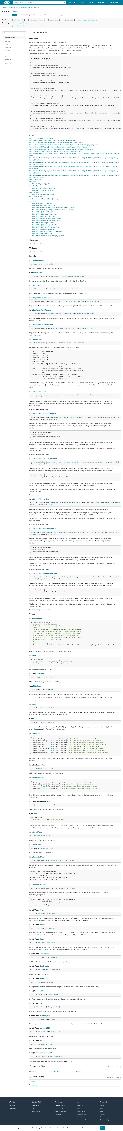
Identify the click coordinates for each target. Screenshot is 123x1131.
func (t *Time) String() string (42, 233)
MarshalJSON (45, 1028)
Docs (89, 2)
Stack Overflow (36, 1111)
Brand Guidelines (82, 1117)
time (63, 343)
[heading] (7, 2)
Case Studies (13, 1108)
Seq (50, 264)
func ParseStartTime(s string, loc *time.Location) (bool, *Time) (53, 210)
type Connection (35, 179)
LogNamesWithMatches (42, 297)
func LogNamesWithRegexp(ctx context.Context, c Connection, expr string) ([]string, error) (60, 147)
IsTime (42, 1003)
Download (80, 1105)
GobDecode (44, 954)
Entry (54, 264)
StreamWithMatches (41, 499)
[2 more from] (29, 1085)
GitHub (102, 1108)
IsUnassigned (45, 1016)
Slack (101, 1111)
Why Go (70, 2)
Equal (42, 939)
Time (82, 343)
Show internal (109, 1077)
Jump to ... (7, 33)
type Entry (32, 181)
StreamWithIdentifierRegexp (44, 413)
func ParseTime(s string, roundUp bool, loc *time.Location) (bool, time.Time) (55, 151)
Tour (33, 1108)
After (42, 910)
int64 (44, 835)
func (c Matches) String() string (43, 194)
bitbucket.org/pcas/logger (24, 7)
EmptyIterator (38, 260)
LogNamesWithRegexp (42, 310)
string (72, 289)
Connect (103, 1102)
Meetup (102, 1117)
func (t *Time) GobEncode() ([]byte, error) (46, 220)
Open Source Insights (19, 26)
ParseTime (37, 339)
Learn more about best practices (87, 20)
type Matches (34, 192)
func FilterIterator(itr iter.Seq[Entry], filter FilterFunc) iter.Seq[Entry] (52, 140)
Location (68, 343)
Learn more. (94, 1128)
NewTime (37, 844)
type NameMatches (36, 197)
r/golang (102, 1114)
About (79, 1102)
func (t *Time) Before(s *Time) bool (44, 214)
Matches (107, 502)
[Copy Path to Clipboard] (40, 7)
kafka (33, 1081)
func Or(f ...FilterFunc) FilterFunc (43, 190)
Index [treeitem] (6, 44)
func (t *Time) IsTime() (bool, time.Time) (46, 227)
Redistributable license (36, 20)
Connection (61, 289)
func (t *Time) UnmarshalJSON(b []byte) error (48, 236)
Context (52, 289)
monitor (36, 7)
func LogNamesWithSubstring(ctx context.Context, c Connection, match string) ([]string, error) (61, 149)
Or (34, 719)
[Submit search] (64, 2)
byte (52, 957)
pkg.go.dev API (59, 1114)
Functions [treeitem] (7, 53)
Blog (78, 1108)
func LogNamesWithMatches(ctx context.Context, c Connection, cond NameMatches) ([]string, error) (64, 145)
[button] (12, 20)
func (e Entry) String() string (42, 184)
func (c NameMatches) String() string (45, 199)
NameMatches (81, 301)
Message (43, 663)
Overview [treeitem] (7, 41)
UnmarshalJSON (46, 1053)
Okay (102, 1128)
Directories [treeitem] (8, 63)
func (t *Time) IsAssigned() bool (43, 223)
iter (46, 264)
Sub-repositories (59, 1108)
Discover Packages (8, 7)
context (46, 289)
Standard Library (60, 1105)
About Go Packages (60, 1111)
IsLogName (37, 285)
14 (53, 15)
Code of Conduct (82, 1120)
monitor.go (56, 1071)
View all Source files (113, 1067)
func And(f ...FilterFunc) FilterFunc (43, 188)
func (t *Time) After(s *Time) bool (43, 212)
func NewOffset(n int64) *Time (42, 203)
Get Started (36, 1102)
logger (38, 663)
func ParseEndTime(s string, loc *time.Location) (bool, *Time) (53, 207)
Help (33, 1114)
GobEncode (44, 966)
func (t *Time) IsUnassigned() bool (44, 229)
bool (77, 289)
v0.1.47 (7, 15)
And (34, 704)
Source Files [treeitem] (8, 60)
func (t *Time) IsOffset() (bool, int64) (45, 225)
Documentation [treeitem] (9, 38)
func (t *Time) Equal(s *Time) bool (44, 216)
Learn (82, 2)
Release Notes (81, 1114)
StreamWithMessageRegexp (44, 528)
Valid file (18, 20)
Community (113, 2)
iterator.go (32, 1071)
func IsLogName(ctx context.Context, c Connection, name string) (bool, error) (56, 143)
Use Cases (12, 1105)
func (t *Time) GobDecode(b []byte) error (46, 218)
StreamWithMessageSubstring (45, 573)
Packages (101, 2)
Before (42, 924)
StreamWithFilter (40, 391)
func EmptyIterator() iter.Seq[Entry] (41, 138)
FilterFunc (68, 276)
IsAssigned (44, 978)
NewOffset (37, 832)
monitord (34, 1085)
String (41, 673)
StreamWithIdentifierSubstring (45, 458)
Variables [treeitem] (7, 50)
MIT (45, 15)
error (82, 289)
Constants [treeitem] (8, 47)
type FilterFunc (34, 186)
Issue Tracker (81, 1111)
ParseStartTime (39, 884)
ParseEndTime (39, 857)
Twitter (102, 1105)
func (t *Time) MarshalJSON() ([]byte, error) (47, 231)
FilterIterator (38, 273)
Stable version (69, 20)
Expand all (118, 1077)
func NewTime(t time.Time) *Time (43, 205)
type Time (32, 201)
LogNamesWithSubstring (43, 324)
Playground (35, 1105)
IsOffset (43, 991)
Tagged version (54, 20)
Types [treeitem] (6, 56)
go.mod (19, 20)
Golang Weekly (104, 1120)
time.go (78, 1071)
